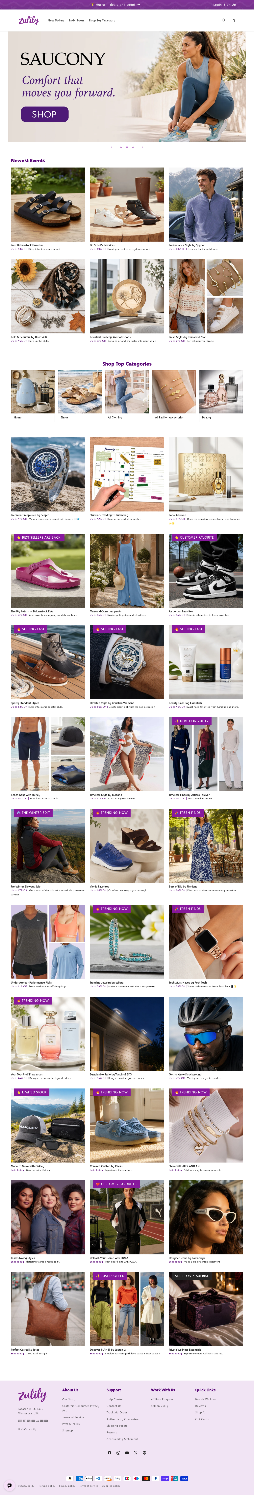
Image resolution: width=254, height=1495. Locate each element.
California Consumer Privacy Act (80, 1408)
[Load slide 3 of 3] (133, 147)
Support (114, 1390)
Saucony (127, 86)
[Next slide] (142, 146)
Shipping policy (111, 1485)
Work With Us (163, 1390)
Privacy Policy (71, 1423)
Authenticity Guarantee (123, 1419)
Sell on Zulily (159, 1405)
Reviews (200, 1405)
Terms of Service (73, 1417)
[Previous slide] (111, 146)
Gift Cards (202, 1419)
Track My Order (117, 1412)
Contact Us (114, 1405)
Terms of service (88, 1485)
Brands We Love (205, 1399)
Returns (112, 1432)
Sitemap (67, 1430)
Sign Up (230, 5)
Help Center (115, 1399)
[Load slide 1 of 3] (121, 147)
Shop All (200, 1412)
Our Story (68, 1399)
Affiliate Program (162, 1399)
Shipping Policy (117, 1425)
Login (217, 5)
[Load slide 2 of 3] (127, 147)
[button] (103, 20)
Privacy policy (67, 1485)
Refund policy (47, 1485)
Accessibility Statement (122, 1439)
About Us (70, 1390)
